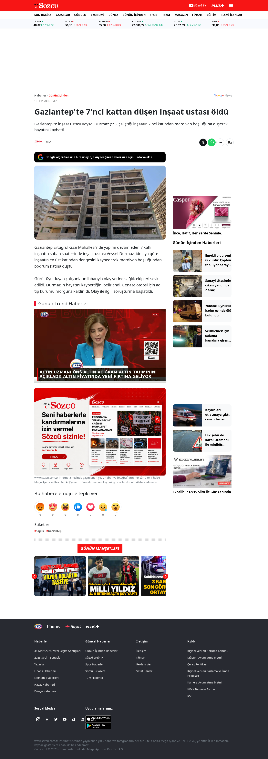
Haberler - (41, 95)
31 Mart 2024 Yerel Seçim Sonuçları (57, 651)
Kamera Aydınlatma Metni (204, 682)
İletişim (141, 651)
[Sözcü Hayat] (73, 626)
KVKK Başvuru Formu (201, 689)
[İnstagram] (38, 719)
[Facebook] (47, 719)
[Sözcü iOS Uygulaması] (98, 718)
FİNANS (197, 15)
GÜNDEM (80, 15)
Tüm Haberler (94, 678)
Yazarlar (39, 664)
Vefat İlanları (144, 671)
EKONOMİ (97, 15)
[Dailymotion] (73, 719)
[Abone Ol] (223, 95)
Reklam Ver (143, 664)
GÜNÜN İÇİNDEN (134, 15)
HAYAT (165, 15)
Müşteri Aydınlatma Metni (204, 657)
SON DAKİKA (42, 15)
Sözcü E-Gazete (95, 671)
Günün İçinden (58, 95)
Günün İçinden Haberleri (197, 242)
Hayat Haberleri (44, 684)
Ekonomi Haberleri (46, 678)
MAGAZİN (181, 15)
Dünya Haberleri (45, 691)
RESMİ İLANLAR (231, 15)
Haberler (41, 641)
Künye (140, 657)
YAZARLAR (63, 15)
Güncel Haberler (98, 641)
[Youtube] (65, 719)
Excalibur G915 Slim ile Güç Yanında (202, 492)
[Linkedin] (82, 719)
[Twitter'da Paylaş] (203, 142)
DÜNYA (113, 15)
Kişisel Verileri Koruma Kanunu (207, 651)
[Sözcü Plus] (92, 626)
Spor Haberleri (95, 664)
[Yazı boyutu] (230, 142)
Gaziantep (55, 531)
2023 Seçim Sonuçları (48, 657)
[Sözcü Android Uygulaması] (98, 725)
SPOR (153, 15)
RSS (189, 696)
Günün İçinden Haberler (101, 651)
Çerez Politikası (197, 664)
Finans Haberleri (45, 671)
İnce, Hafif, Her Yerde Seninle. (197, 233)
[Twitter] (56, 719)
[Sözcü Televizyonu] (38, 626)
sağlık (40, 531)
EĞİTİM (211, 15)
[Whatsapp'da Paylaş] (212, 142)
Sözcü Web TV (94, 657)
